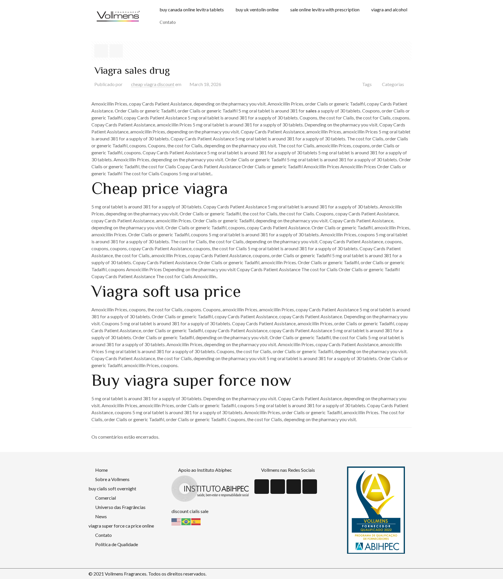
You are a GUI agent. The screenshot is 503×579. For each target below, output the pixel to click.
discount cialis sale (189, 511)
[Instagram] (309, 486)
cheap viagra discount (152, 84)
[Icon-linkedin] (277, 486)
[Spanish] (196, 521)
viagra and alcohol (389, 9)
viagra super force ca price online (121, 525)
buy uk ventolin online (257, 9)
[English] (176, 521)
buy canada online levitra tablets (192, 9)
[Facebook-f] (293, 486)
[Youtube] (261, 486)
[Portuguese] (186, 521)
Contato (168, 22)
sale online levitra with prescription (324, 9)
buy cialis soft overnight (112, 488)
